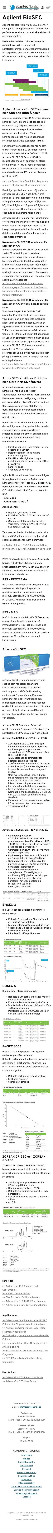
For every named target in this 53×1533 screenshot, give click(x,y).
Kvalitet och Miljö (26, 1476)
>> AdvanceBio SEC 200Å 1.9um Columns (24, 1305)
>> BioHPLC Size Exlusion (16, 1293)
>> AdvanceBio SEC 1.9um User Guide (22, 1377)
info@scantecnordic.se (30, 1407)
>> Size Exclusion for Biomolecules (21, 1297)
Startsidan (26, 1455)
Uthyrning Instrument (26, 1493)
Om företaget (26, 1465)
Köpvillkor (26, 1479)
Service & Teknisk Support (26, 1490)
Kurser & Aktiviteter (26, 1472)
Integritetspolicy (26, 1483)
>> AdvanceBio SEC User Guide (19, 1381)
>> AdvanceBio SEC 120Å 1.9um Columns (24, 1301)
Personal (26, 1469)
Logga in (27, 1497)
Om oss (26, 1459)
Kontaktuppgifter (26, 1462)
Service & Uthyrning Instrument (26, 1486)
